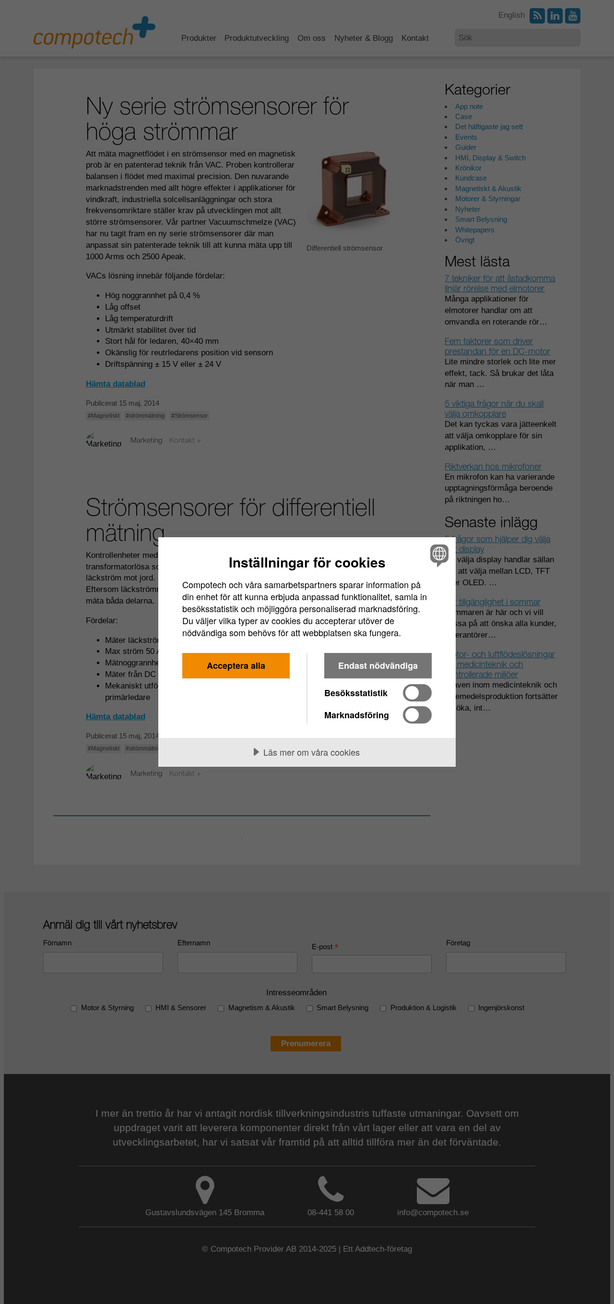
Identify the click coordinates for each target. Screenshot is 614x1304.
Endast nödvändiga (378, 665)
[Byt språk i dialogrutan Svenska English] (438, 555)
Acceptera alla (236, 665)
